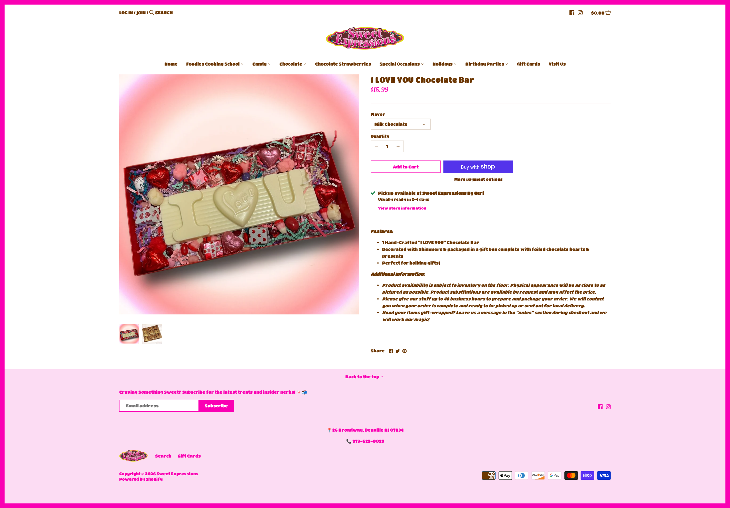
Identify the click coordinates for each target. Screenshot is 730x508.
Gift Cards (189, 455)
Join (141, 12)
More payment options (478, 179)
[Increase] (398, 146)
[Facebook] (571, 12)
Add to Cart (406, 166)
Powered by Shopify (141, 479)
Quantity (380, 136)
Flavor (378, 114)
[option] (129, 334)
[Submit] (151, 13)
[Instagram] (580, 12)
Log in (126, 12)
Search (163, 455)
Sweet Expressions (177, 474)
